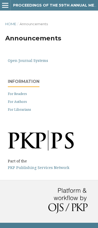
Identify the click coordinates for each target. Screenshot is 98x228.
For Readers (17, 93)
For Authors (17, 101)
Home (10, 24)
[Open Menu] (5, 5)
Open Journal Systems (28, 60)
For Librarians (19, 109)
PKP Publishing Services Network (38, 167)
